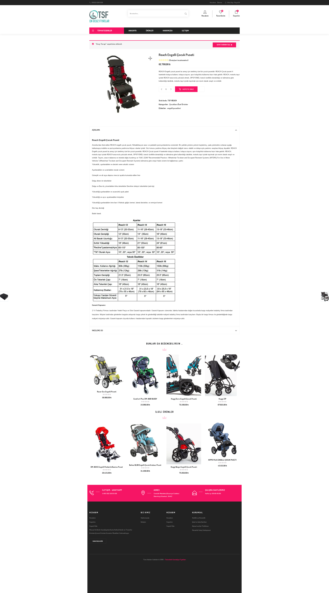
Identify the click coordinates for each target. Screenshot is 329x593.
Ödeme (219, 2)
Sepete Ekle (188, 89)
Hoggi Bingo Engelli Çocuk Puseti (184, 467)
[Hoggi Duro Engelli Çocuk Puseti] (183, 375)
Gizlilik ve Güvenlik (198, 518)
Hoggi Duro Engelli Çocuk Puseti (184, 399)
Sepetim (92, 522)
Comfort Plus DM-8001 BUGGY (145, 399)
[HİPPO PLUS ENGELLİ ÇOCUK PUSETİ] (222, 440)
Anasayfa (132, 31)
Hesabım (213, 2)
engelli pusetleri (174, 108)
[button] (236, 13)
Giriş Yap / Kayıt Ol (233, 2)
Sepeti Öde (93, 526)
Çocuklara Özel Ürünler (178, 104)
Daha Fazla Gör (98, 541)
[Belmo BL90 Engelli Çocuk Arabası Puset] (145, 442)
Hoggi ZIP (222, 399)
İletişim (185, 31)
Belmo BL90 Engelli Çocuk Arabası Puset (145, 465)
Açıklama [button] (96, 130)
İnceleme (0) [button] (97, 330)
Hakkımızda (167, 31)
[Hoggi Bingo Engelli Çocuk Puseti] (183, 443)
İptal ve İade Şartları (199, 522)
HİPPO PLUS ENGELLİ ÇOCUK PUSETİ (222, 460)
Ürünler (149, 31)
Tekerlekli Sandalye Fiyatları (175, 559)
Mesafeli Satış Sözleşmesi (201, 530)
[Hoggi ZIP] (222, 375)
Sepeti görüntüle (223, 45)
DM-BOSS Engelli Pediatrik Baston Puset (107, 467)
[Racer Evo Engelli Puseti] (106, 371)
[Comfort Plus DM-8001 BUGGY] (145, 375)
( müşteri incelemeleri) (178, 60)
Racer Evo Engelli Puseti (106, 392)
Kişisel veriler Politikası (200, 526)
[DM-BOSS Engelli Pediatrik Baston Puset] (106, 443)
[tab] (164, 130)
